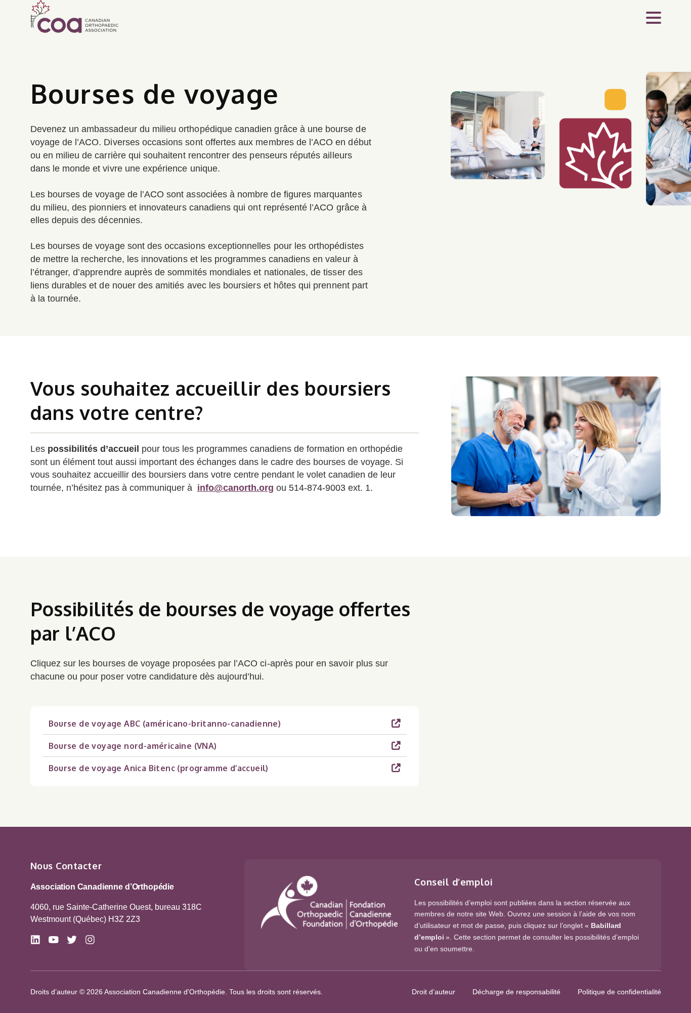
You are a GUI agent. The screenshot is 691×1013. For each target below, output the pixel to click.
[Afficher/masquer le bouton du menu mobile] (653, 16)
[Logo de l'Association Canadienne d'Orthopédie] (74, 16)
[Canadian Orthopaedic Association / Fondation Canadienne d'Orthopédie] (329, 902)
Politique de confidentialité (619, 992)
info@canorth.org (235, 488)
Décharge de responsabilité (516, 992)
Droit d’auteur (433, 992)
